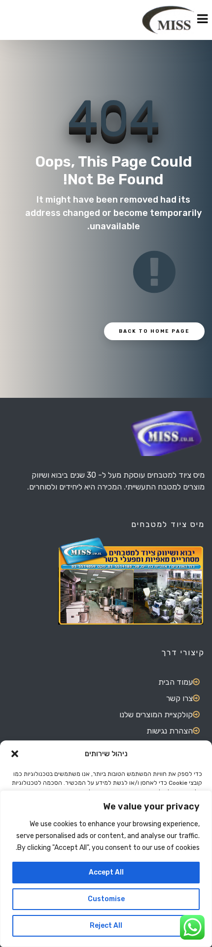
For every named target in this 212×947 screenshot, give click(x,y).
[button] (15, 754)
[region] (106, 868)
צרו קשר (179, 698)
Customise (106, 899)
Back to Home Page (154, 331)
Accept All (106, 872)
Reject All (106, 925)
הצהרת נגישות (169, 731)
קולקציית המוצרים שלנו (156, 714)
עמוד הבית (175, 682)
